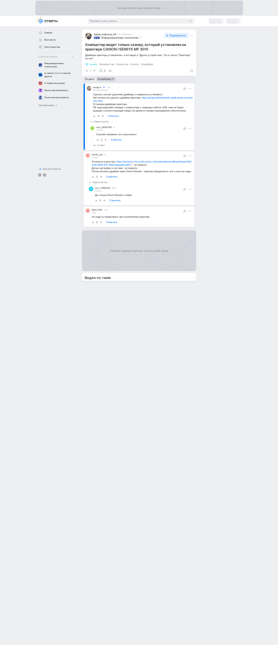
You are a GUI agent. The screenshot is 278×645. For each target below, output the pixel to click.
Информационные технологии (119, 37)
